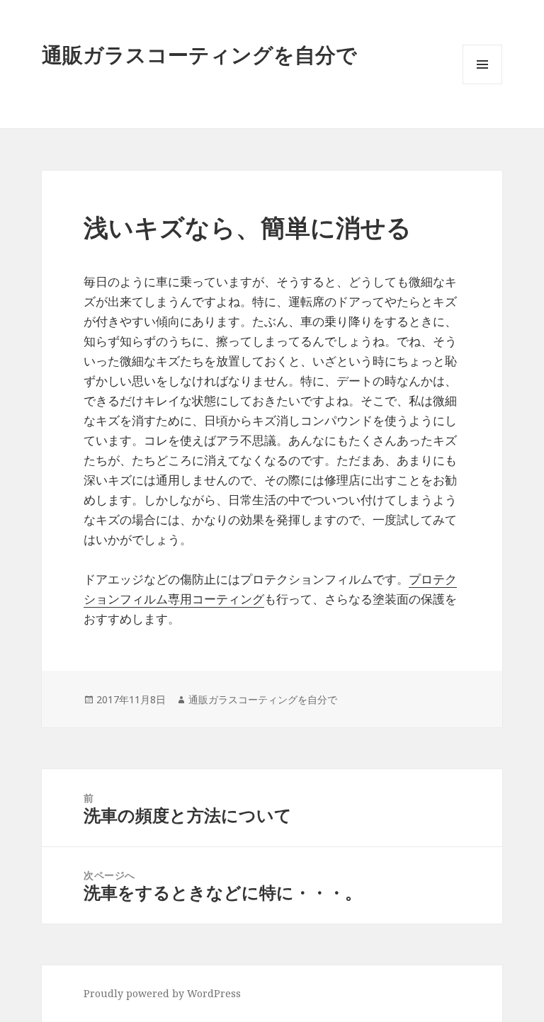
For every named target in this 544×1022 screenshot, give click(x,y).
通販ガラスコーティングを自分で (199, 54)
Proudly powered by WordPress (162, 993)
